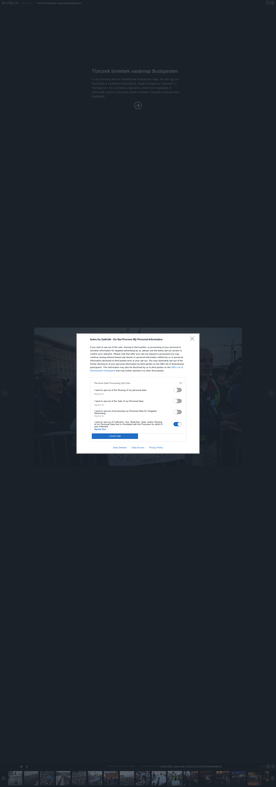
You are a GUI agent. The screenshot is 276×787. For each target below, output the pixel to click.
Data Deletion (120, 447)
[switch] (177, 390)
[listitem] (138, 383)
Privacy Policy (156, 447)
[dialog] (138, 393)
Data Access (138, 447)
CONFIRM (115, 436)
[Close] (193, 340)
